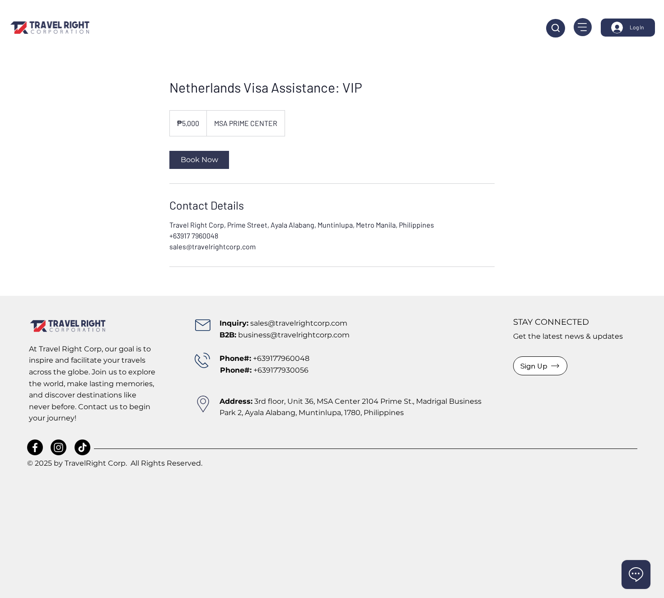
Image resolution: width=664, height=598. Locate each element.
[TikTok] (82, 447)
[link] (199, 160)
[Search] (555, 28)
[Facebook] (35, 447)
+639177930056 (264, 370)
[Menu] (583, 27)
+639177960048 (281, 358)
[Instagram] (58, 447)
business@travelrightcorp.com (294, 335)
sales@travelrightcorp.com (298, 323)
